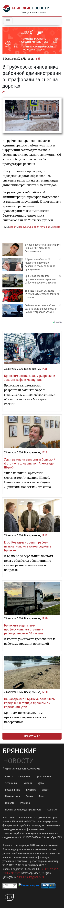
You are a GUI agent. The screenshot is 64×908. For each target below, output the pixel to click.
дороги (13, 226)
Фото (41, 796)
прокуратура (25, 226)
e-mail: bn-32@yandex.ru (30, 877)
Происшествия (44, 776)
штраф (56, 226)
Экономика (11, 783)
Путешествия (12, 796)
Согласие (52, 809)
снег (36, 226)
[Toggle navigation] (7, 20)
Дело (41, 783)
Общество (24, 776)
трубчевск (45, 226)
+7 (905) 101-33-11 (11, 873)
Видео (29, 796)
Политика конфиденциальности (23, 809)
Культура (31, 789)
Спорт (45, 789)
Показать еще (32, 736)
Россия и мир (12, 789)
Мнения (27, 783)
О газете (9, 803)
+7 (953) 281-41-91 (50, 869)
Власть (9, 776)
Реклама (25, 803)
